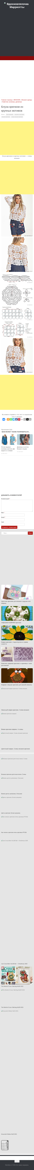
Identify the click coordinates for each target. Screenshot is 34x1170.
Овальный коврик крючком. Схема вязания (15, 710)
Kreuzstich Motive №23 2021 (9, 1134)
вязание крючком (6, 116)
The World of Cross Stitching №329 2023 (12, 1007)
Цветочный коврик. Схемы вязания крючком (15, 749)
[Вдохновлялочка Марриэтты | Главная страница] (17, 5)
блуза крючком (9, 114)
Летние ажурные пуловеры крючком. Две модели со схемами (8, 448)
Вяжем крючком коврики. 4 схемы (12, 729)
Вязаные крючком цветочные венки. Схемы (13, 774)
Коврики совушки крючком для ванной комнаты (16, 685)
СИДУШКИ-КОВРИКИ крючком (11, 622)
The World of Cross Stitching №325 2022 (12, 986)
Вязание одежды (27, 100)
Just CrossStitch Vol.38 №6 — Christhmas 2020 (14, 963)
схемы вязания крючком (17, 116)
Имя (2, 512)
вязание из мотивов (19, 114)
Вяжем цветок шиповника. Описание (11, 793)
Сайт (2, 522)
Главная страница (6, 100)
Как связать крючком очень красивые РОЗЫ (14, 832)
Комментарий (5, 498)
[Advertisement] (17, 36)
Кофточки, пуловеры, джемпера (12, 102)
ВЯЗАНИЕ (17, 100)
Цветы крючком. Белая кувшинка (10, 813)
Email (3, 517)
